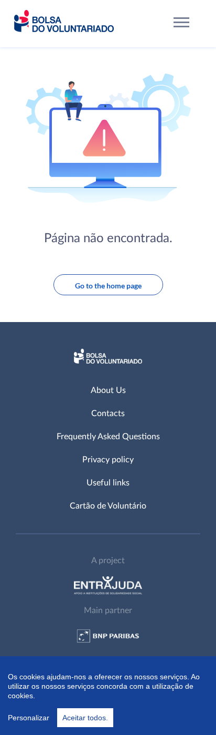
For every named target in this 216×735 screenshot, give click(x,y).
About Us (108, 390)
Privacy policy (108, 460)
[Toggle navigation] (181, 24)
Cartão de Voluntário (108, 506)
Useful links (108, 483)
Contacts (108, 413)
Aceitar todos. (85, 717)
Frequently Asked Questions (108, 436)
